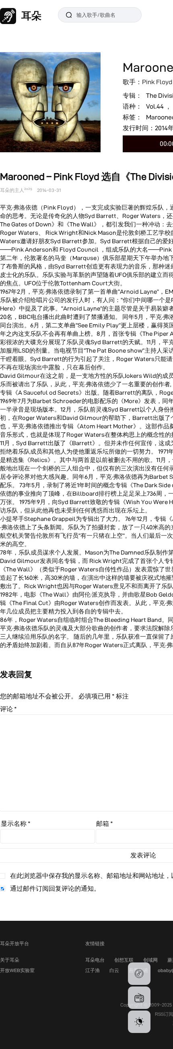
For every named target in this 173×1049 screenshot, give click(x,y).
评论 (8, 709)
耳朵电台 (95, 959)
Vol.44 (155, 106)
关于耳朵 (9, 959)
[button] (139, 973)
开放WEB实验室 (17, 970)
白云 (114, 970)
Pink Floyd (157, 82)
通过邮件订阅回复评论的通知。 (55, 888)
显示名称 (16, 823)
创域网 (150, 959)
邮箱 (104, 823)
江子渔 (92, 970)
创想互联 (124, 959)
